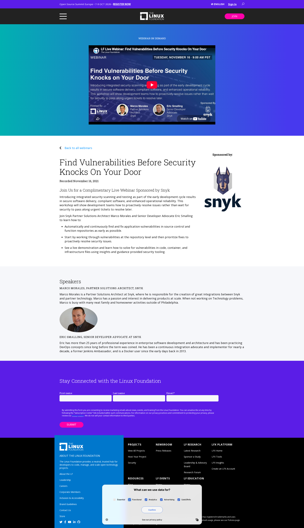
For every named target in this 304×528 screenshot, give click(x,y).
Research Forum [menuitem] (192, 472)
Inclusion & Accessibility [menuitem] (72, 497)
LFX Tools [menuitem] (217, 456)
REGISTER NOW (122, 4)
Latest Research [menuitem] (192, 450)
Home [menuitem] (159, 484)
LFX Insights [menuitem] (218, 462)
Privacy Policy (78, 415)
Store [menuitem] (62, 516)
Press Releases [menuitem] (163, 450)
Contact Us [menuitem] (65, 510)
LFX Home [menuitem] (217, 450)
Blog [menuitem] (130, 484)
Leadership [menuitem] (65, 479)
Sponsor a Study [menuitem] (192, 456)
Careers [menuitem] (63, 485)
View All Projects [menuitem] (136, 450)
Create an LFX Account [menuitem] (223, 468)
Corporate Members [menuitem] (70, 491)
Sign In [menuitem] (232, 4)
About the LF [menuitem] (66, 473)
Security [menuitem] (132, 462)
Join (234, 16)
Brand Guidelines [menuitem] (68, 504)
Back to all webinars (78, 148)
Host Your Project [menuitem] (137, 456)
